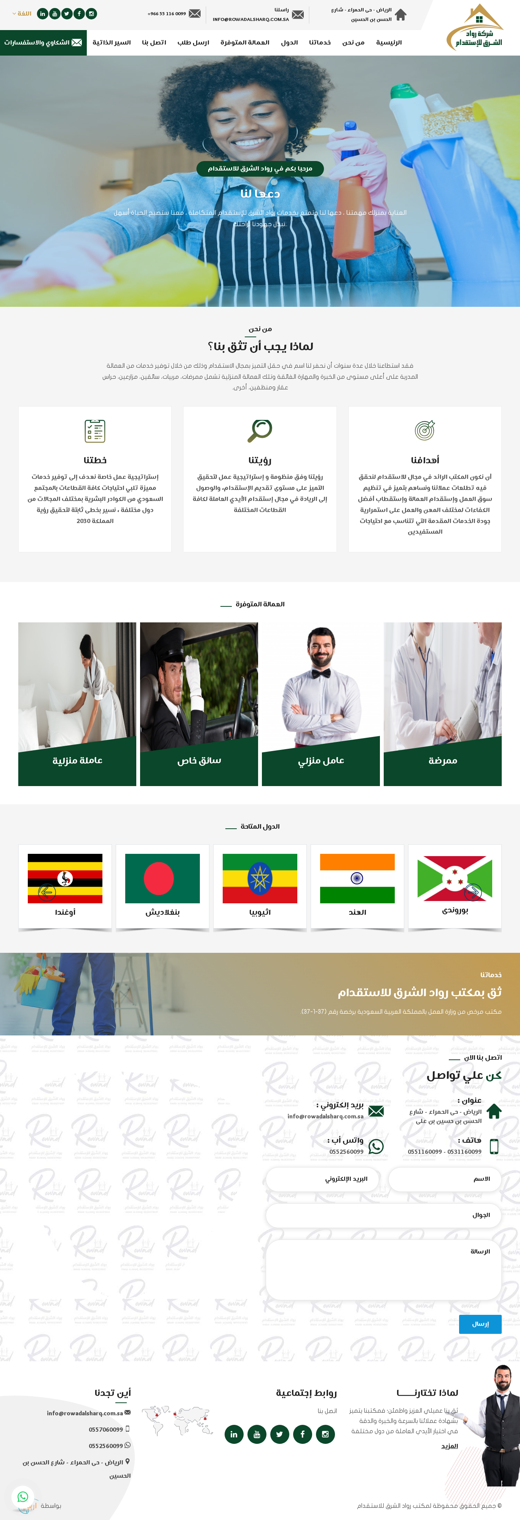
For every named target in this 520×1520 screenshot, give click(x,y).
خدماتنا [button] (320, 42)
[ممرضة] (443, 704)
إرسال (480, 1324)
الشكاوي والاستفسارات (37, 43)
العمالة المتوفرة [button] (244, 42)
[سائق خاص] (199, 704)
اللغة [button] (23, 14)
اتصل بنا (154, 42)
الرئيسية (389, 42)
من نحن (353, 42)
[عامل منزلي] (321, 704)
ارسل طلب (193, 42)
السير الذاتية (112, 42)
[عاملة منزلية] (77, 704)
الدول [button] (289, 42)
